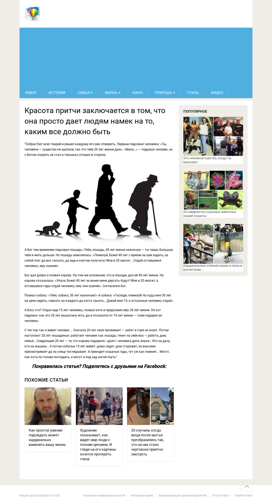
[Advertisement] (136, 57)
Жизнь (111, 93)
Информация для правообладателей (182, 495)
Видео (217, 93)
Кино (138, 93)
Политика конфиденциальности (104, 495)
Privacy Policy (220, 495)
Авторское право (142, 495)
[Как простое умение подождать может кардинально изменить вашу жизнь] (47, 406)
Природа (163, 93)
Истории (57, 93)
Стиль (193, 93)
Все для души (28, 495)
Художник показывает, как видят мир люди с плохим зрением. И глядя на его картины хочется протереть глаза (98, 444)
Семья (84, 93)
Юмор (30, 93)
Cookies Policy (243, 495)
